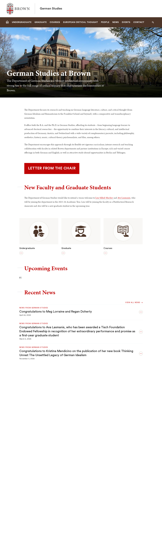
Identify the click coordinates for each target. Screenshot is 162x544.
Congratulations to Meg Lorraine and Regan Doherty (55, 311)
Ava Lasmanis (124, 197)
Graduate (66, 248)
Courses (108, 248)
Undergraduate (27, 248)
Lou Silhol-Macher (104, 197)
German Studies (51, 8)
